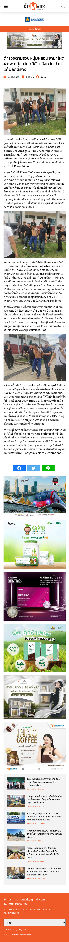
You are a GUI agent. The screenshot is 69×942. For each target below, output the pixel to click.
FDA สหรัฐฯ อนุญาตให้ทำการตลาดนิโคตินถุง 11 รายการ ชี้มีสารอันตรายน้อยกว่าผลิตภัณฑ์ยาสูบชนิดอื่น (44, 816)
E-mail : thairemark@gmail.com (24, 899)
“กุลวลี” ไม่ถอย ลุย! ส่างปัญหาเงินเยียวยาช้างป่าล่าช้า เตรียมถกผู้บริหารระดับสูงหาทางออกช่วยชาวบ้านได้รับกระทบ (43, 852)
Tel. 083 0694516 (15, 904)
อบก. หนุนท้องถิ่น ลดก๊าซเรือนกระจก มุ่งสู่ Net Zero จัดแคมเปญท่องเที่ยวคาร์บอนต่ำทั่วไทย (44, 782)
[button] (34, 40)
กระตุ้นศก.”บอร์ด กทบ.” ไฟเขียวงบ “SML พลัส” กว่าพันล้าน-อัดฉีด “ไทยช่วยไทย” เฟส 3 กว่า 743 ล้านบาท (44, 871)
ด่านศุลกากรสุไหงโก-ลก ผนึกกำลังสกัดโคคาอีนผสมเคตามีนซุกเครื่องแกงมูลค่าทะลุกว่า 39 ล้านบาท (44, 799)
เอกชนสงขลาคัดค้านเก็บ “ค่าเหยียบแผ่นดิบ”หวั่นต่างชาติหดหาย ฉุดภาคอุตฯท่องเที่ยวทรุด (44, 834)
